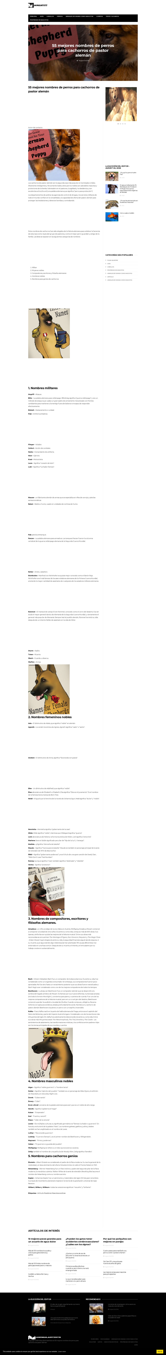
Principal (33, 16)
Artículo (40, 1193)
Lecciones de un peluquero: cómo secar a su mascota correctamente (122, 1305)
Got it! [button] (160, 1351)
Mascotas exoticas (58, 1193)
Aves (42, 16)
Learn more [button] (62, 1351)
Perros (60, 16)
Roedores (47, 1193)
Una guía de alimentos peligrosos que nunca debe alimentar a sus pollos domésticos (64, 1318)
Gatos (100, 1342)
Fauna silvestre (112, 260)
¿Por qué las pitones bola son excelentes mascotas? (129, 201)
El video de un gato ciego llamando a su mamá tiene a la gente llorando (65, 1305)
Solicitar (92, 1342)
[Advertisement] (64, 110)
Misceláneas (105, 1339)
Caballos (50, 16)
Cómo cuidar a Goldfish (127, 213)
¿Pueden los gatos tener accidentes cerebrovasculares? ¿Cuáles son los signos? (82, 1242)
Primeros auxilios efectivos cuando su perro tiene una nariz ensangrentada (77, 1268)
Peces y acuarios (112, 16)
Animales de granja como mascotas (79, 16)
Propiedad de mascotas (39, 20)
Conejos (99, 16)
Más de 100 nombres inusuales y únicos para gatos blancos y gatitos (39, 1253)
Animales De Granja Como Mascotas (119, 280)
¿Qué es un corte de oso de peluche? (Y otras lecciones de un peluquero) (78, 1256)
